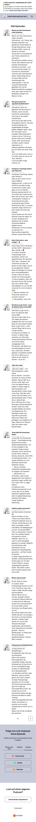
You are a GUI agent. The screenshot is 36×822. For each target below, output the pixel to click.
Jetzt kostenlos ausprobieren (18, 799)
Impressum (18, 808)
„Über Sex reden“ (17, 365)
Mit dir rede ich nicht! (19, 578)
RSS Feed (20, 769)
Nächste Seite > (30, 718)
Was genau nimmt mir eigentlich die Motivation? (20, 103)
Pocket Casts (19, 756)
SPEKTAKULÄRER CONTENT (18, 10)
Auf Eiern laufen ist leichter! (21, 508)
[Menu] (32, 16)
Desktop (28, 747)
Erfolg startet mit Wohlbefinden (22, 645)
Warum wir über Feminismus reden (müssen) (21, 31)
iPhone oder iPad (9, 748)
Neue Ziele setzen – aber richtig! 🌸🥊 (20, 241)
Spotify (19, 763)
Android (19, 747)
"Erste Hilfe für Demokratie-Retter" (21, 433)
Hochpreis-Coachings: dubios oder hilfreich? (22, 170)
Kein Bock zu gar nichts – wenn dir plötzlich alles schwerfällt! (22, 306)
